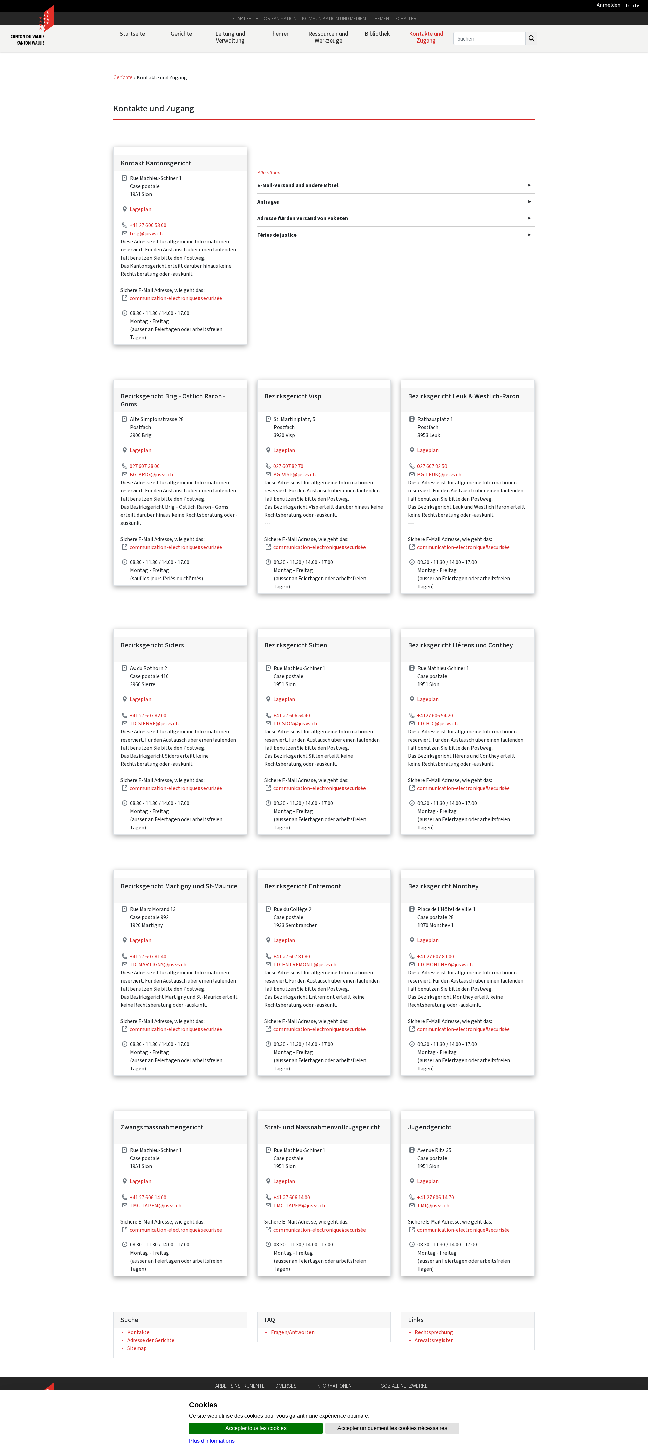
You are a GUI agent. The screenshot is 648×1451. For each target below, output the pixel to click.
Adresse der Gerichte (150, 1340)
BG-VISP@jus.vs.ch (294, 474)
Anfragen (268, 201)
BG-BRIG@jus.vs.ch (151, 474)
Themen (380, 18)
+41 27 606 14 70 (435, 1197)
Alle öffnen (269, 172)
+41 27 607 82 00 (148, 715)
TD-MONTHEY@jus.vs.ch (445, 964)
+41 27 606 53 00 (148, 225)
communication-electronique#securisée (176, 298)
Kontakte (138, 1332)
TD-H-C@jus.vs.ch (437, 723)
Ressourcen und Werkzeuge (328, 37)
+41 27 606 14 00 (148, 1197)
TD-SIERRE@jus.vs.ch (154, 723)
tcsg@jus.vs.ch (146, 233)
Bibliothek (377, 34)
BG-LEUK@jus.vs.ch (439, 474)
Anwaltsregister (434, 1340)
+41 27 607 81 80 (291, 956)
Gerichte (181, 34)
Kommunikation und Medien (334, 18)
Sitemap (137, 1348)
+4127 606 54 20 (435, 715)
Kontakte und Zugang (426, 37)
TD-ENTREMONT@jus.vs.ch (304, 964)
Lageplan (140, 209)
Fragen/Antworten (293, 1332)
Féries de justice (277, 234)
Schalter (406, 18)
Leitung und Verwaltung (230, 37)
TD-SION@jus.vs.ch (295, 723)
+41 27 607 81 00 (435, 956)
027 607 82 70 (288, 466)
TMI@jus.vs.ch (433, 1205)
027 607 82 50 (432, 466)
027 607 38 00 (145, 466)
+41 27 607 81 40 (148, 956)
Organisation (280, 18)
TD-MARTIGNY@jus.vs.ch (158, 964)
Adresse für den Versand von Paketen (302, 218)
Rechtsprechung (434, 1332)
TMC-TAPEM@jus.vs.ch (155, 1205)
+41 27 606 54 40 (291, 715)
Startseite (245, 18)
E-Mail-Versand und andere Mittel (298, 185)
